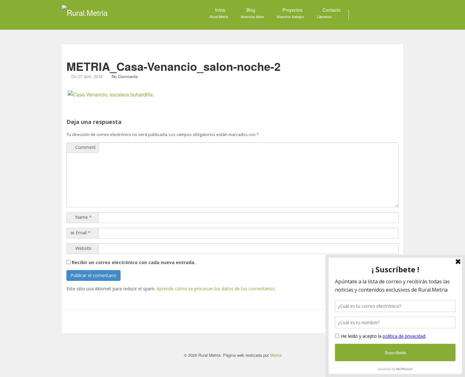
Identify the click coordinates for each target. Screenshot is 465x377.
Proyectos (290, 13)
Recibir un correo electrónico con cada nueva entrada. (133, 262)
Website (83, 248)
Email (82, 233)
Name (83, 217)
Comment (85, 147)
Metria (276, 355)
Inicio (218, 13)
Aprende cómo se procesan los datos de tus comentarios (216, 289)
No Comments (125, 76)
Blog (252, 13)
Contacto (329, 13)
